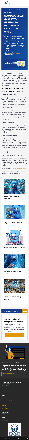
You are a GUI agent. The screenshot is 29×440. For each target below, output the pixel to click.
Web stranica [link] (21, 9)
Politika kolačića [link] (5, 408)
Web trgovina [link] (17, 53)
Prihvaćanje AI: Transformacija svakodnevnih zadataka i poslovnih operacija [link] (14, 297)
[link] (6, 2)
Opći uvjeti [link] (4, 405)
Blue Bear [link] (13, 9)
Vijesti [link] (17, 9)
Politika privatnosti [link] (5, 407)
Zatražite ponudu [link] (14, 335)
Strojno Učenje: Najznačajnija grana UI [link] (14, 247)
